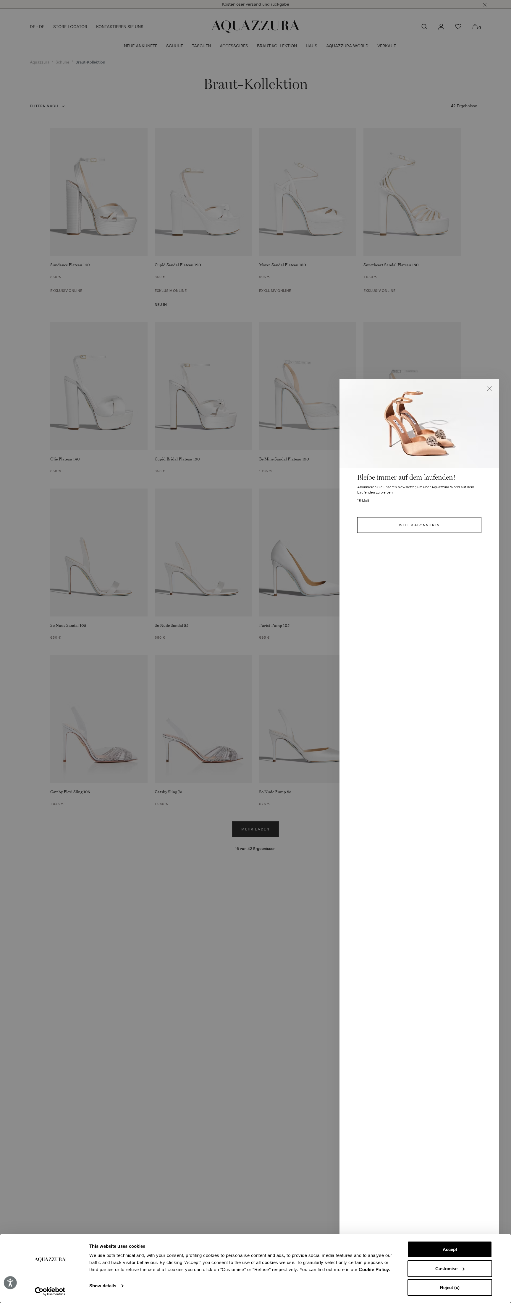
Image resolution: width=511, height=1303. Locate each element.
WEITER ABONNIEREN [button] (419, 525)
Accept (450, 1249)
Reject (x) (450, 1287)
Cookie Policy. (374, 1269)
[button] (489, 388)
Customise (446, 1268)
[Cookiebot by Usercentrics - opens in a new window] (50, 1291)
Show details (102, 1285)
